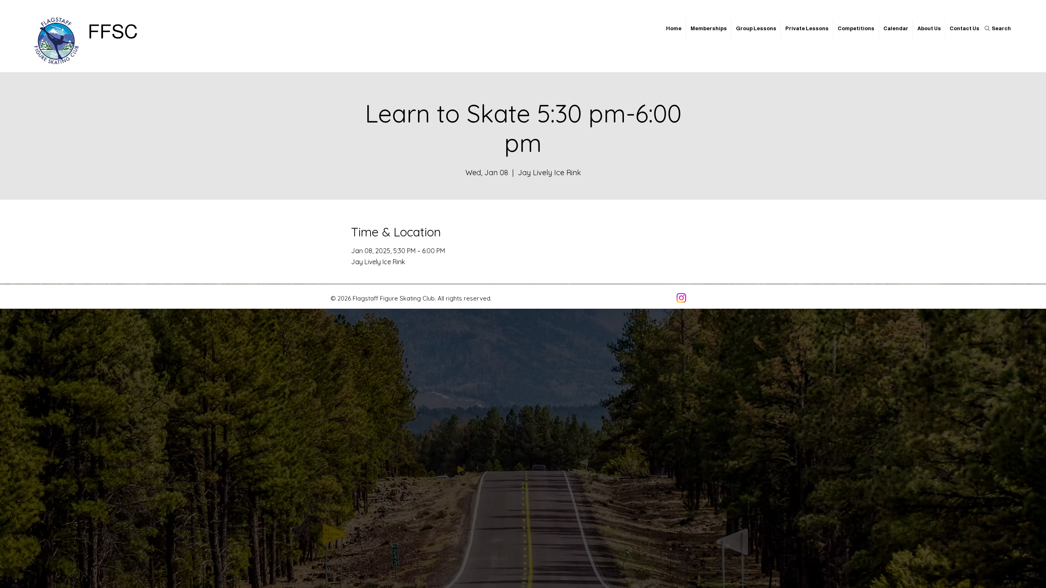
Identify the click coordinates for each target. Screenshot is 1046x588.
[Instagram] (681, 298)
